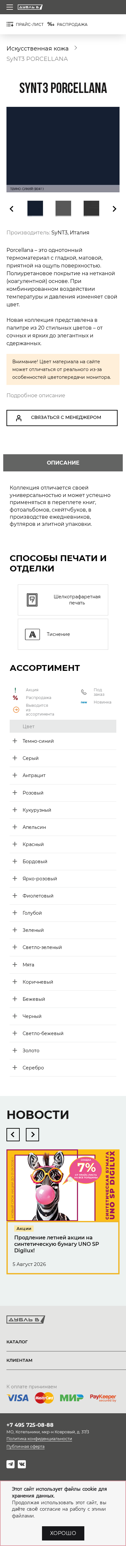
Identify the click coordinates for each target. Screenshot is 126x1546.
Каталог (17, 1341)
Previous (11, 208)
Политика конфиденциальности (39, 1438)
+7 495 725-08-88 (30, 1425)
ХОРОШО (63, 1533)
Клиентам (19, 1360)
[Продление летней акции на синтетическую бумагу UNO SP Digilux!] (63, 1217)
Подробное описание (35, 395)
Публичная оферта (25, 1446)
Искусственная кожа (37, 48)
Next (114, 208)
